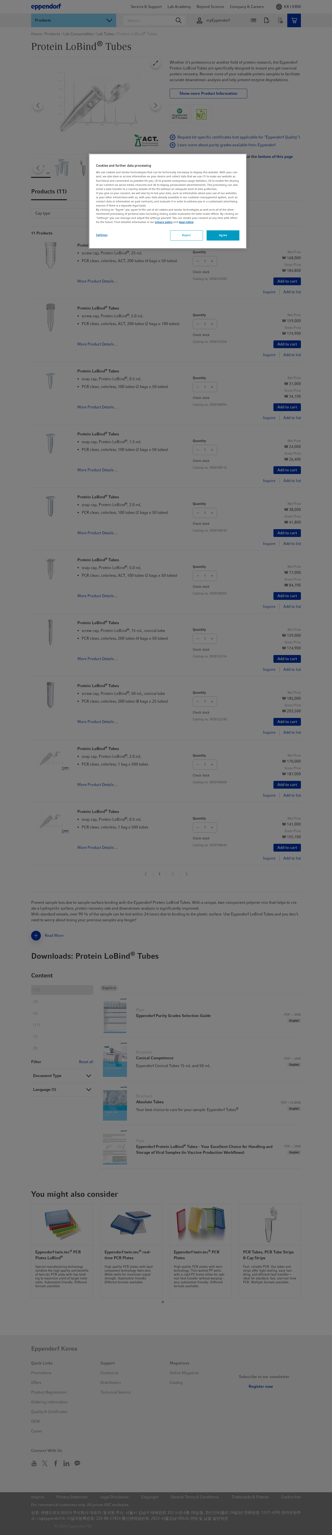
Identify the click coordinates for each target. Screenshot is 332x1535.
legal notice (186, 222)
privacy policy (164, 222)
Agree (223, 235)
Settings (102, 235)
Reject (186, 235)
